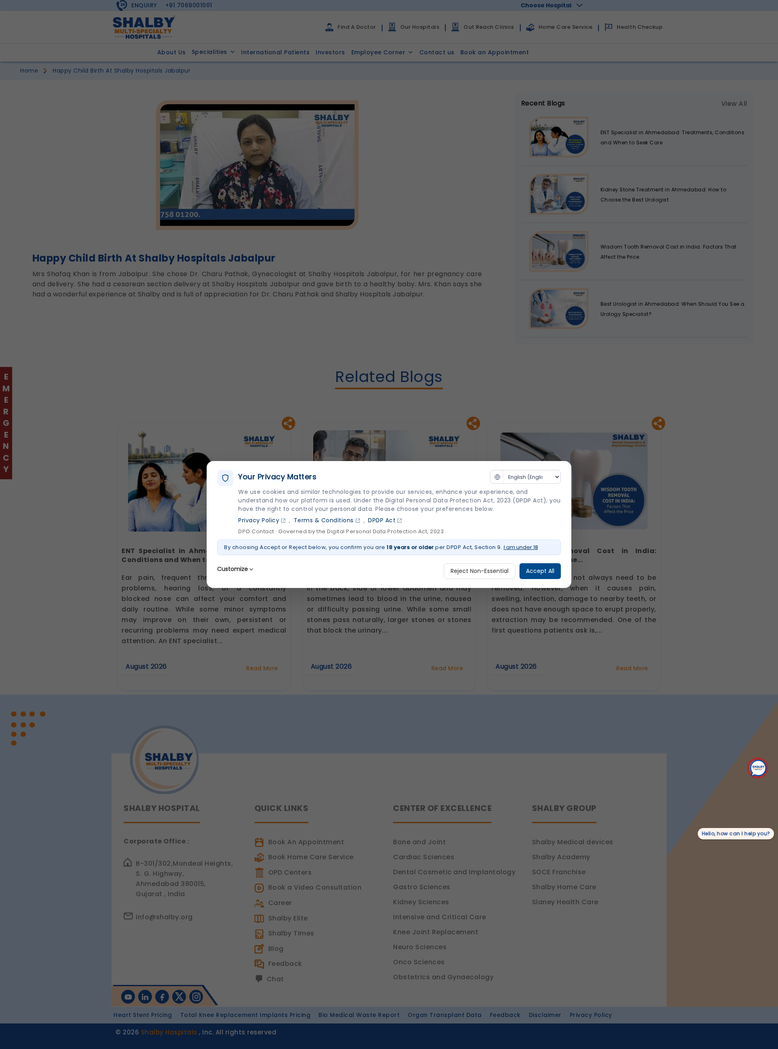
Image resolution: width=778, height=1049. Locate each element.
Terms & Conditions (324, 520)
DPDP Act (381, 520)
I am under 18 (521, 547)
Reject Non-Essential (480, 571)
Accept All (540, 571)
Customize (232, 569)
